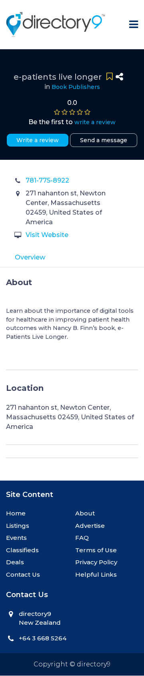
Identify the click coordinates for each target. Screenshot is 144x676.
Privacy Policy (96, 562)
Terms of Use (96, 550)
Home (16, 513)
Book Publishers (76, 87)
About (85, 513)
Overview (30, 257)
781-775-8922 (47, 180)
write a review (95, 122)
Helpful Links (96, 574)
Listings (17, 525)
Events (16, 537)
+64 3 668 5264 (42, 638)
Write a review (37, 140)
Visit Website (47, 235)
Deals (15, 562)
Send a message (103, 140)
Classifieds (22, 550)
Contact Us (23, 574)
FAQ (82, 537)
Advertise (90, 525)
